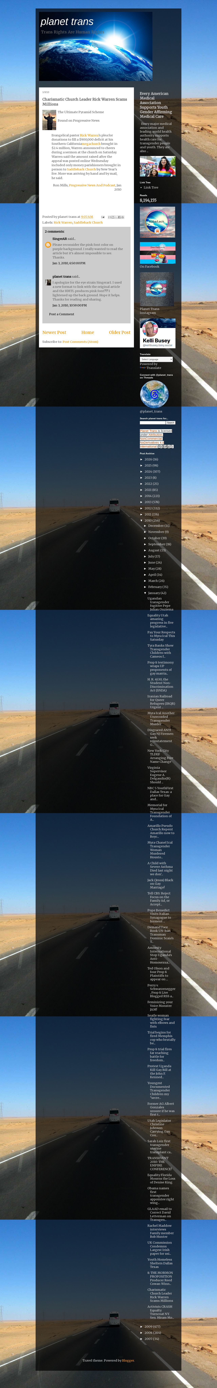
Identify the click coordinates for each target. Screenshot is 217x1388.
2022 (149, 484)
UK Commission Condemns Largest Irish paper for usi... (159, 1248)
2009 (149, 1327)
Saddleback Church (81, 169)
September (157, 544)
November (156, 532)
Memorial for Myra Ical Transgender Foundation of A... (159, 812)
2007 (149, 1339)
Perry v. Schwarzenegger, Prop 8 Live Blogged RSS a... (161, 990)
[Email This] (109, 217)
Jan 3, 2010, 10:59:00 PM (70, 305)
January (154, 593)
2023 (149, 478)
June (152, 562)
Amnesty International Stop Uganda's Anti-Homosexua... (159, 955)
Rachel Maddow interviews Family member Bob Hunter (160, 1231)
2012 (148, 508)
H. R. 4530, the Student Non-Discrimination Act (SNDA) (160, 684)
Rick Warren (89, 135)
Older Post (120, 332)
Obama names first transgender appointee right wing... (160, 1195)
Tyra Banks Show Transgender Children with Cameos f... (160, 651)
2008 (149, 1333)
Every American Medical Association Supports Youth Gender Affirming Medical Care (156, 105)
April (152, 575)
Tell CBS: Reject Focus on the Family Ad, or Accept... (159, 898)
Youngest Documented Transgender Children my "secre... (158, 1090)
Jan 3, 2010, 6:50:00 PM (69, 263)
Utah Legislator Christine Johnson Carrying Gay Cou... (159, 1128)
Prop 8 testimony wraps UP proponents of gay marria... (160, 667)
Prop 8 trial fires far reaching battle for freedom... (159, 1054)
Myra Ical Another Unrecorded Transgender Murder (161, 718)
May (151, 569)
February (155, 587)
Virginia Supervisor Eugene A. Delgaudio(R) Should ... (158, 775)
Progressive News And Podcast (92, 185)
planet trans (67, 21)
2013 (148, 502)
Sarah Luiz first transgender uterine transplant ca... (159, 1146)
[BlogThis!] (113, 217)
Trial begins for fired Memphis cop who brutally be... (161, 1037)
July (151, 556)
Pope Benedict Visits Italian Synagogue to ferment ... (159, 915)
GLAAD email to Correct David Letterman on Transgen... (159, 1214)
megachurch (91, 144)
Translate (154, 368)
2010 (148, 520)
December (156, 526)
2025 (148, 465)
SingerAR (60, 239)
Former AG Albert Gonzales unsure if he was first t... (161, 1109)
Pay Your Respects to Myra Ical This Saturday (161, 635)
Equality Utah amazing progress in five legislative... (160, 620)
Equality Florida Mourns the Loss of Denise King (161, 1178)
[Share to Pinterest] (122, 217)
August (154, 550)
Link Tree (151, 187)
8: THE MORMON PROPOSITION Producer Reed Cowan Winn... (160, 1278)
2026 (149, 459)
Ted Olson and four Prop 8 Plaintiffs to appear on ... (158, 973)
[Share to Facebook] (119, 217)
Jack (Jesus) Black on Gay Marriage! (160, 883)
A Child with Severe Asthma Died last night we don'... (160, 868)
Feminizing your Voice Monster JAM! (160, 1005)
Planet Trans (148, 431)
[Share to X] (116, 217)
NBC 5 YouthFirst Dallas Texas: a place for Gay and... (160, 793)
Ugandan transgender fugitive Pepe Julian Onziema (160, 603)
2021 (148, 490)
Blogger (128, 1360)
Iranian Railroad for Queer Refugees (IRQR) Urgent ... (161, 701)
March (153, 581)
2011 (148, 514)
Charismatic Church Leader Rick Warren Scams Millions (160, 1295)
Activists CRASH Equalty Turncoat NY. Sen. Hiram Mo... (160, 1312)
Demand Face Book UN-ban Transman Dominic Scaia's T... (160, 934)
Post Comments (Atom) (80, 342)
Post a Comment (61, 314)
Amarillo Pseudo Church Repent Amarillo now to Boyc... (160, 831)
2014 (148, 496)
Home (87, 332)
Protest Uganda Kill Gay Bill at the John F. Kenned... (159, 1071)
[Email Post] (102, 217)
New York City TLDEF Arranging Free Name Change (160, 756)
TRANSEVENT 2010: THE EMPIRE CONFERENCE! (159, 1163)
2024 (149, 471)
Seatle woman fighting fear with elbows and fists (161, 1020)
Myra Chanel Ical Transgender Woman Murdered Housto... (160, 850)
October (154, 538)
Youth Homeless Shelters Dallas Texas (160, 1263)
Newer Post (54, 332)
